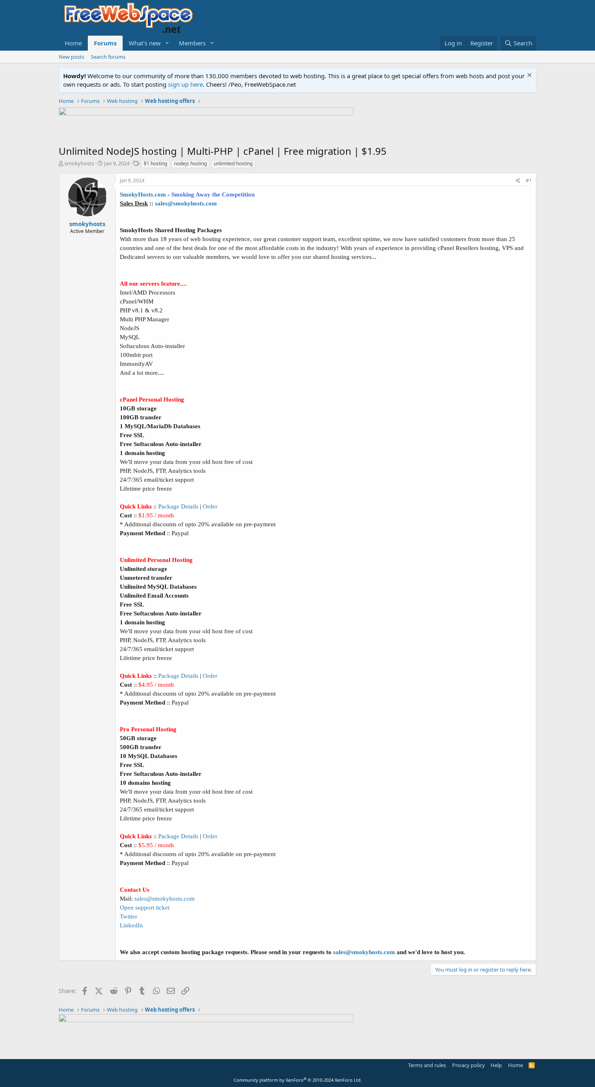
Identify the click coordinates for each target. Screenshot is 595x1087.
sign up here (185, 84)
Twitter (128, 916)
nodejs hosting (190, 163)
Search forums (108, 56)
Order (210, 506)
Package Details (178, 506)
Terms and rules (427, 1065)
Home (73, 43)
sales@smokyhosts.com (186, 203)
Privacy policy (468, 1065)
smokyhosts (79, 163)
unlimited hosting (233, 163)
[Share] (518, 181)
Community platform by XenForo (298, 1080)
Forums (105, 43)
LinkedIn (131, 925)
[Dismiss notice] (528, 76)
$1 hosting (155, 163)
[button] (167, 43)
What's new (145, 43)
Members (192, 43)
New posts (71, 56)
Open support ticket (145, 907)
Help (496, 1065)
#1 (529, 180)
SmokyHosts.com (143, 194)
